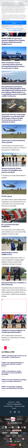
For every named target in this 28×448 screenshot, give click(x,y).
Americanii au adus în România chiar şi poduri (13, 141)
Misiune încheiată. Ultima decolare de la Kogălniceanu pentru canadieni (12, 170)
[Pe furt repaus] (14, 187)
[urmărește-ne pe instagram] (19, 412)
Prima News (10, 419)
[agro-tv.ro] (17, 441)
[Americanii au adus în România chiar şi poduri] (14, 131)
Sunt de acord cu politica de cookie (14, 22)
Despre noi (11, 402)
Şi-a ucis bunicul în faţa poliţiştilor (10, 226)
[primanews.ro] (17, 427)
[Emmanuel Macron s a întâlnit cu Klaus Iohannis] (14, 274)
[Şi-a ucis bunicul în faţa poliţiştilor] (14, 216)
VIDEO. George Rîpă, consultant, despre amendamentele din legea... (13, 387)
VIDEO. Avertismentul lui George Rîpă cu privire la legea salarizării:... (14, 380)
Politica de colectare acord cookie (14, 28)
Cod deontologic (8, 406)
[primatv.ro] (3, 427)
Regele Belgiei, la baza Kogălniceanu (10, 254)
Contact (14, 408)
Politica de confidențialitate (14, 404)
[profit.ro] (4, 433)
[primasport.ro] (14, 430)
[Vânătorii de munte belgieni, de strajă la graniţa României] (14, 321)
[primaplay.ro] (23, 427)
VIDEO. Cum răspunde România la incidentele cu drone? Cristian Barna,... (13, 364)
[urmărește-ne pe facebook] (10, 412)
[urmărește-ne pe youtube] (15, 412)
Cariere (18, 402)
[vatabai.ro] (20, 444)
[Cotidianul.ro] (14, 433)
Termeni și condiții (19, 406)
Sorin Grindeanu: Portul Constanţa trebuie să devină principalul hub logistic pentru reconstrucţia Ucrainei (13, 65)
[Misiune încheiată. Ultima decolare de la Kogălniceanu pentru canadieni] (14, 159)
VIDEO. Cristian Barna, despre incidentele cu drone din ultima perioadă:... (12, 372)
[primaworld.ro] (9, 441)
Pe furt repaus (7, 196)
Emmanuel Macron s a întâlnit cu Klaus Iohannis (14, 284)
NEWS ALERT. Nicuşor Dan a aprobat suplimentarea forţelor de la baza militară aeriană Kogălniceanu (13, 41)
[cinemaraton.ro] (14, 436)
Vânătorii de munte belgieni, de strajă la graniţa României (13, 331)
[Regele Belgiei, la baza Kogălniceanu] (14, 244)
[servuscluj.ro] (13, 445)
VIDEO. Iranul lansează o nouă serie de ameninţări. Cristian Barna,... (14, 356)
